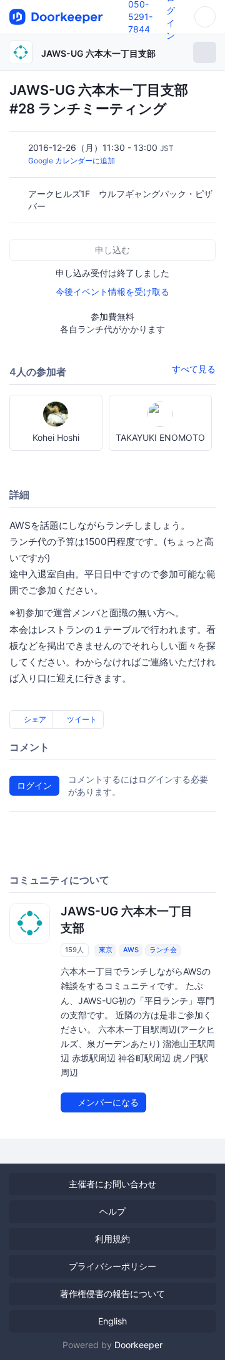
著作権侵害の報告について (112, 1293)
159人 (74, 949)
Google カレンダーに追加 (71, 160)
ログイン (34, 785)
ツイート (81, 719)
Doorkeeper (138, 1344)
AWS (131, 949)
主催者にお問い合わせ (112, 1184)
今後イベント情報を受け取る (112, 291)
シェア (34, 719)
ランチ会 (163, 949)
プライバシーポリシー (112, 1266)
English (112, 1321)
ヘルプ (112, 1211)
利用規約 (112, 1238)
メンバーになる (107, 1102)
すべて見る (194, 369)
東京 (105, 949)
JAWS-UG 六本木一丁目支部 (98, 53)
